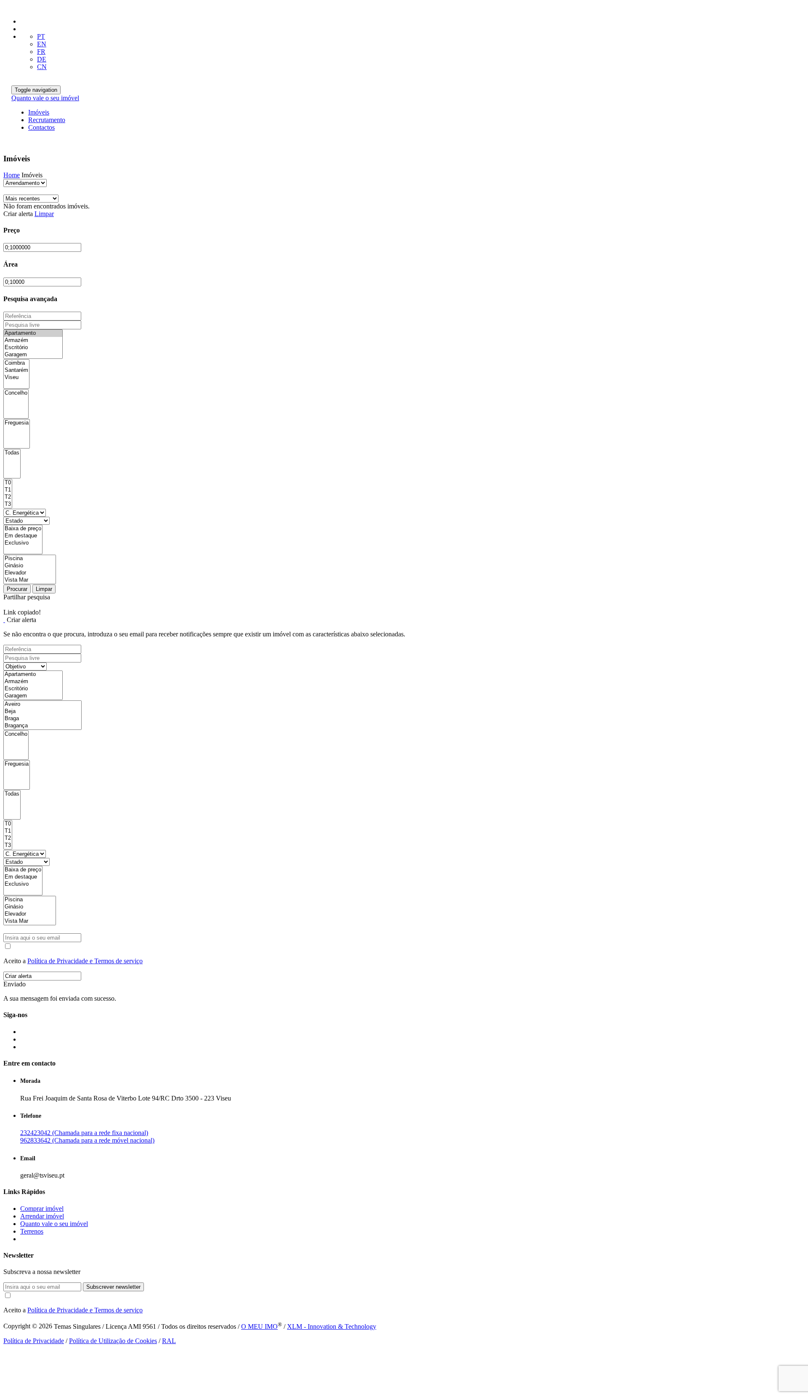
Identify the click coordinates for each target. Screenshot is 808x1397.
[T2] (8, 497)
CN (42, 66)
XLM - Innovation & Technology (331, 1326)
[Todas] (12, 453)
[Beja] (42, 711)
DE (41, 59)
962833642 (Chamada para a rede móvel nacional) (87, 1140)
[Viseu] (16, 377)
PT (41, 36)
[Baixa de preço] (23, 528)
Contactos (41, 127)
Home (11, 175)
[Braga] (42, 718)
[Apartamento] (33, 333)
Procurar (17, 589)
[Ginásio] (30, 565)
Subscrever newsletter (113, 1287)
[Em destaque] (23, 536)
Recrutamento (46, 119)
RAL (169, 1340)
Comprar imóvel (42, 1208)
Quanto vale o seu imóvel (45, 98)
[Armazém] (33, 340)
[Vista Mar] (30, 580)
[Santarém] (16, 370)
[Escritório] (33, 347)
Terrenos (31, 1231)
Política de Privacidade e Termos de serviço (85, 960)
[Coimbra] (16, 363)
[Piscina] (30, 558)
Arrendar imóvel (42, 1216)
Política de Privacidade (33, 1340)
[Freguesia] (16, 423)
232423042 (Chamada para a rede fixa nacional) (84, 1132)
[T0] (8, 482)
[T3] (8, 504)
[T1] (8, 490)
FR (41, 51)
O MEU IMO (259, 1326)
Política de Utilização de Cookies (113, 1340)
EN (41, 44)
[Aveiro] (42, 704)
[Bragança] (42, 725)
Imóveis (38, 112)
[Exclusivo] (23, 543)
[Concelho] (16, 393)
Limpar (44, 213)
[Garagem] (33, 354)
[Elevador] (30, 573)
